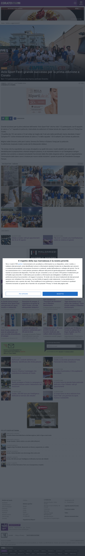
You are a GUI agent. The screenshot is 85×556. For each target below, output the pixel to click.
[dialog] (42, 278)
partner (20, 264)
